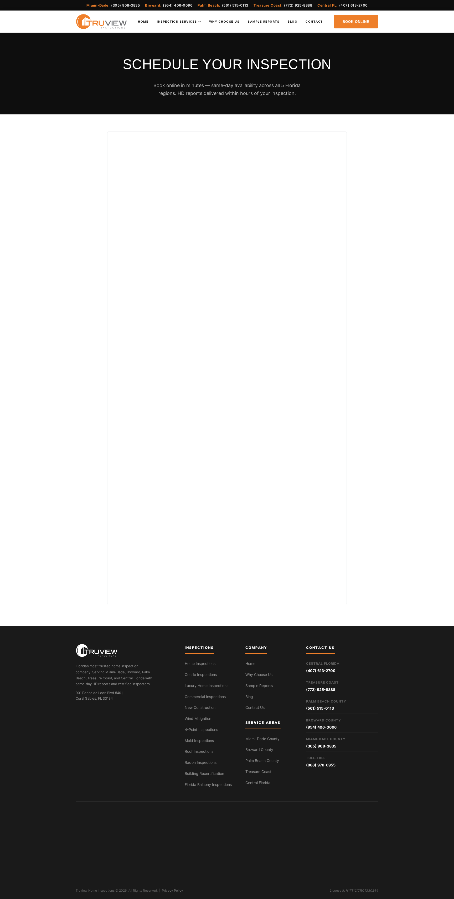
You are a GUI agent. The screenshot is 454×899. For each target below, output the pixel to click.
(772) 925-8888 (298, 5)
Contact (314, 21)
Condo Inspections (201, 674)
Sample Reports (263, 21)
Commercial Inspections (205, 696)
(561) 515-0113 (235, 5)
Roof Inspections (199, 751)
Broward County (259, 749)
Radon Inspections (200, 762)
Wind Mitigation (198, 718)
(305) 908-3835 (125, 5)
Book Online (356, 21)
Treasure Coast (258, 771)
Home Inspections (200, 663)
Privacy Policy (172, 890)
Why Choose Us (224, 21)
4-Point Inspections (201, 729)
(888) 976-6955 (321, 765)
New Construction (200, 707)
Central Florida (257, 782)
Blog (292, 21)
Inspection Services (177, 21)
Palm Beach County (262, 760)
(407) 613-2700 (353, 5)
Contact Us (255, 707)
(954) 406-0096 (177, 5)
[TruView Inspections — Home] (101, 21)
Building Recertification (204, 773)
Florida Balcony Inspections (208, 784)
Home (143, 21)
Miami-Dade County (262, 738)
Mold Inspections (199, 740)
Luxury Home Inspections (206, 685)
